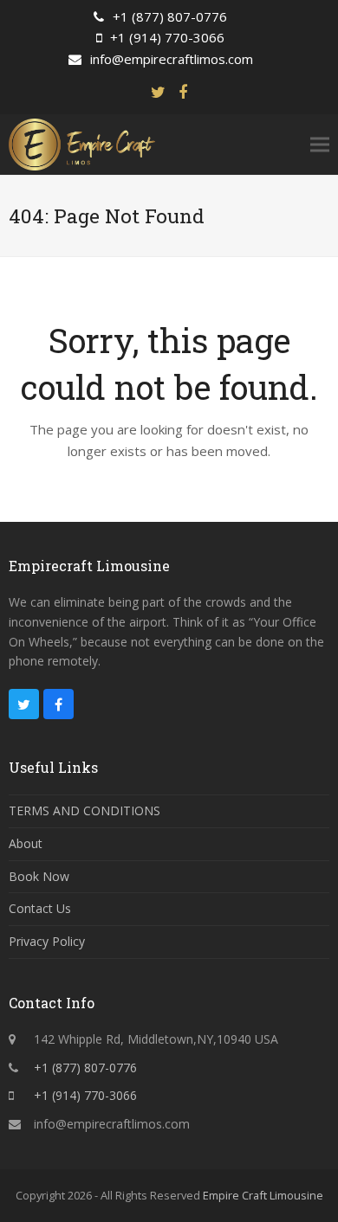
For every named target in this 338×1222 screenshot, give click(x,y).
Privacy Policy (47, 941)
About (25, 843)
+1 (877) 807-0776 (170, 16)
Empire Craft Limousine (263, 1195)
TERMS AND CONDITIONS (84, 810)
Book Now (39, 876)
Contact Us (40, 908)
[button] (319, 144)
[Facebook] (183, 92)
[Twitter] (158, 92)
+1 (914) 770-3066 (167, 37)
